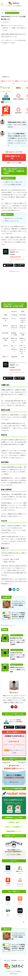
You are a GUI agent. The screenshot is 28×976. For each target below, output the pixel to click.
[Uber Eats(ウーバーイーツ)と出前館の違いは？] (14, 589)
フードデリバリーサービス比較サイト (14, 971)
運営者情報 (14, 960)
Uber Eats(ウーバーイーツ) (9, 625)
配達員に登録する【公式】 (12, 157)
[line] (17, 589)
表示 (8, 76)
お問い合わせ (7, 960)
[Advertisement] (14, 59)
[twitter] (10, 589)
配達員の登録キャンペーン (14, 831)
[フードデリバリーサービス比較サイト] (14, 4)
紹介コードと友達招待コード (15, 827)
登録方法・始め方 (15, 822)
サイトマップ (21, 960)
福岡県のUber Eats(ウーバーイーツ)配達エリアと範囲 (17, 669)
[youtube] (15, 706)
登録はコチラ (7, 102)
